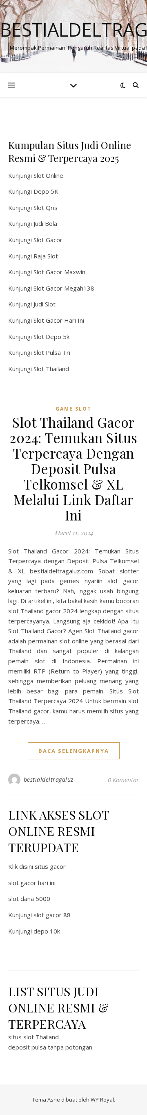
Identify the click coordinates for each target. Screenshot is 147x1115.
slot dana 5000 (29, 898)
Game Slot (73, 408)
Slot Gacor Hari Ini (58, 320)
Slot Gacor (47, 240)
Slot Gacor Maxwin (59, 272)
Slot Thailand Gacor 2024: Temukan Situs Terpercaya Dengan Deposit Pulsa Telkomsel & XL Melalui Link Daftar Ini (73, 468)
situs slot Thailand (33, 1037)
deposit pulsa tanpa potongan (50, 1047)
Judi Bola (45, 223)
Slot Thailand (51, 369)
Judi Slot (44, 304)
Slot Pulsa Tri (51, 352)
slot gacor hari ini (32, 883)
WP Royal (102, 1099)
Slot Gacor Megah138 (63, 288)
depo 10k (46, 931)
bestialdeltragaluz (49, 779)
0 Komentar (123, 780)
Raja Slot (45, 256)
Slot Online (48, 175)
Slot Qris (45, 207)
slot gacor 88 (52, 915)
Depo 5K (45, 191)
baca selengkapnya (73, 750)
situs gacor (50, 866)
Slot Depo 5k (51, 336)
